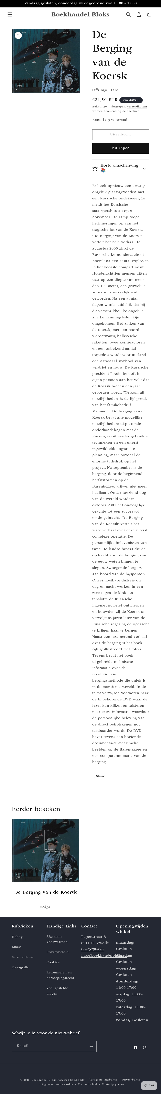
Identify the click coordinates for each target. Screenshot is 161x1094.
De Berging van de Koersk (45, 892)
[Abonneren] (91, 1046)
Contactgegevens (113, 1084)
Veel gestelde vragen (57, 991)
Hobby (17, 937)
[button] (10, 14)
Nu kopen (121, 148)
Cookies (53, 962)
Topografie (20, 967)
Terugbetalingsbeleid (103, 1080)
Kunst (16, 947)
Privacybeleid (58, 952)
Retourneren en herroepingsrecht (60, 975)
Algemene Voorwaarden (57, 939)
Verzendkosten (137, 106)
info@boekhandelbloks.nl (104, 956)
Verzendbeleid (87, 1084)
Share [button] (100, 776)
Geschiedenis (23, 957)
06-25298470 (92, 950)
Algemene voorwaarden (57, 1084)
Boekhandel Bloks (44, 1080)
